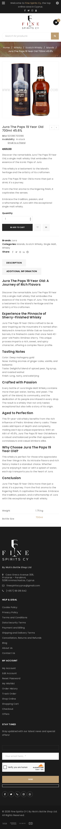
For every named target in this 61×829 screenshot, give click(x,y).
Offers (6, 714)
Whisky (18, 47)
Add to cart (18, 227)
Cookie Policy (9, 607)
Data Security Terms (14, 622)
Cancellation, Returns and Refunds (21, 637)
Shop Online (9, 698)
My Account (9, 668)
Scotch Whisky (34, 47)
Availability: (8, 139)
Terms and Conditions (14, 617)
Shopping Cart (10, 703)
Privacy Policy (10, 612)
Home (6, 47)
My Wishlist (8, 683)
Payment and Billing (13, 627)
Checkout (7, 709)
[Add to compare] (46, 227)
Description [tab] (14, 262)
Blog (4, 643)
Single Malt (50, 244)
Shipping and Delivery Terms (18, 632)
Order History (10, 688)
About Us (7, 648)
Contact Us (8, 653)
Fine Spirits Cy (33, 3)
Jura (14, 240)
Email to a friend (16, 142)
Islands (50, 47)
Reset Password (11, 678)
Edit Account (9, 673)
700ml (39, 517)
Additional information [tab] (21, 271)
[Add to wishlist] (37, 227)
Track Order (9, 693)
